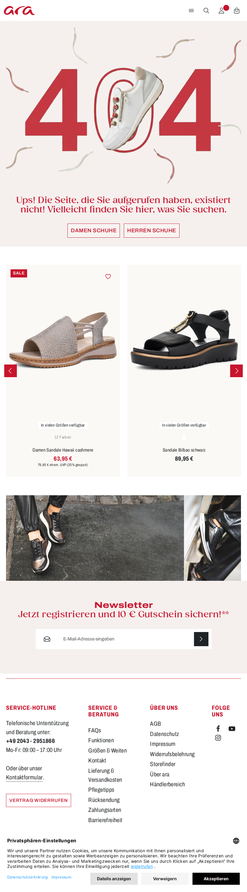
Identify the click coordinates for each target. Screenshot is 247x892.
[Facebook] (218, 730)
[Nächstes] (236, 371)
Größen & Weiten (107, 750)
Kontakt (97, 760)
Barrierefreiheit (105, 820)
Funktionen (101, 740)
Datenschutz (164, 734)
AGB (155, 724)
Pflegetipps (101, 790)
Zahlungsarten (104, 810)
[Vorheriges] (10, 371)
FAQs (94, 730)
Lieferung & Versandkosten (105, 775)
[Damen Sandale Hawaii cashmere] (63, 341)
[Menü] (191, 11)
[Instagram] (218, 739)
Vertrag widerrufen (38, 800)
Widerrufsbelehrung (172, 754)
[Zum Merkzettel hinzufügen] (108, 276)
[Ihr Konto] (221, 11)
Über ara (159, 774)
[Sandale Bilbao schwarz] (184, 341)
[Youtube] (232, 730)
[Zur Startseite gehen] (19, 10)
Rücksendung (104, 800)
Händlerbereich (167, 784)
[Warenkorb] (236, 11)
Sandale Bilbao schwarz (184, 449)
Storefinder (162, 764)
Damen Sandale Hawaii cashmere (63, 449)
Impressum (162, 744)
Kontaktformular (24, 777)
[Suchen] (206, 11)
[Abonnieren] (201, 639)
